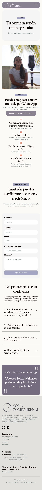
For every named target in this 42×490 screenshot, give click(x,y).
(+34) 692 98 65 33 (19, 455)
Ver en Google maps (10, 469)
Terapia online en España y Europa (19, 467)
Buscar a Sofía (7, 472)
